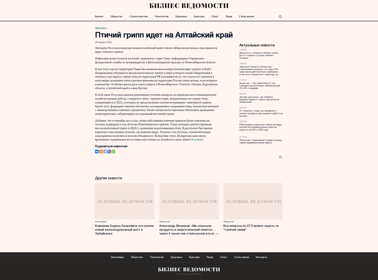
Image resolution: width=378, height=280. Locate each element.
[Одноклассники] (101, 151)
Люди (228, 17)
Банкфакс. (197, 139)
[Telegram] (105, 151)
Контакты (261, 257)
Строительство (138, 17)
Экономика (100, 222)
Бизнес (99, 17)
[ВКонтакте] (97, 151)
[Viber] (109, 151)
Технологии (161, 17)
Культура (199, 17)
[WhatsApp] (113, 151)
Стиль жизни (246, 17)
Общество (116, 17)
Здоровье (181, 17)
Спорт (215, 17)
